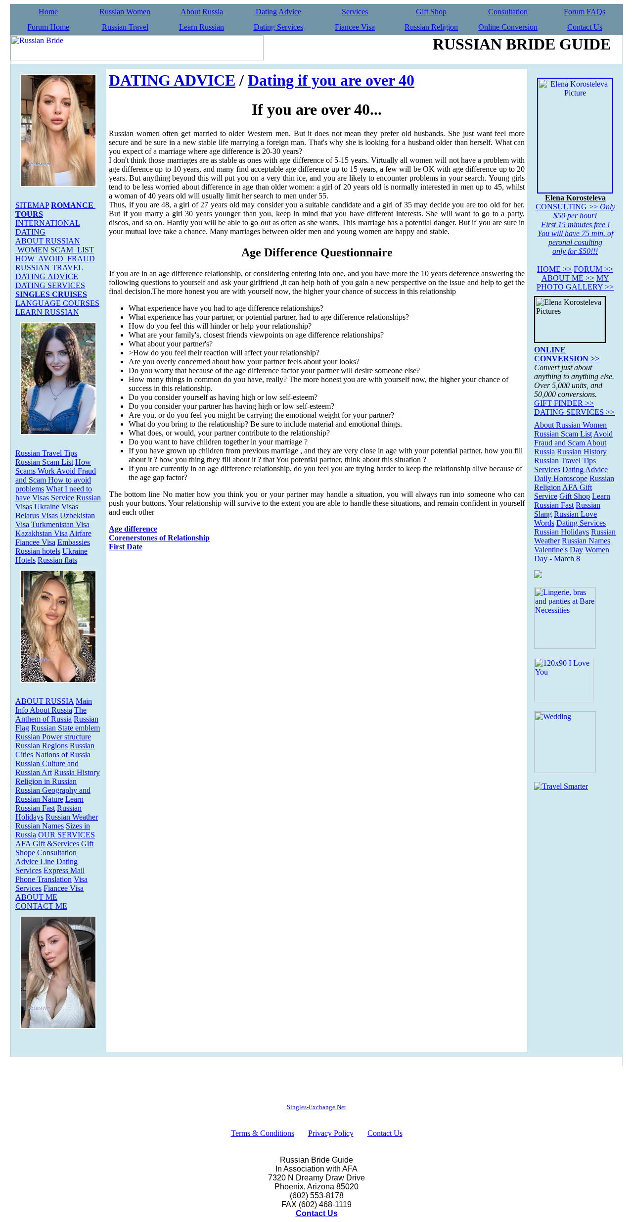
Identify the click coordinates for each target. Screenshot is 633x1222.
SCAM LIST (72, 249)
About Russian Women (570, 425)
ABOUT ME (36, 897)
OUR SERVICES (66, 835)
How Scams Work (53, 466)
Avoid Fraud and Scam (573, 438)
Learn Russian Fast (49, 803)
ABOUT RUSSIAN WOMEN (47, 245)
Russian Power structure (53, 737)
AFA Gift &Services (47, 843)
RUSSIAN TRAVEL (49, 267)
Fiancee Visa (355, 27)
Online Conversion (508, 27)
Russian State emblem (65, 728)
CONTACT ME (41, 906)
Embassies (73, 542)
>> (554, 269)
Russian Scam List (44, 462)
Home (48, 11)
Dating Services (278, 27)
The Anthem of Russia (51, 714)
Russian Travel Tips (46, 453)
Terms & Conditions (262, 1133)
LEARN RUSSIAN (47, 312)
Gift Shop (431, 11)
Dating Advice (278, 11)
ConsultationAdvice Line (46, 857)
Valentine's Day (558, 549)
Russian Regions (41, 745)
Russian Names (39, 826)
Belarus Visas (36, 515)
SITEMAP (32, 205)
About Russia (202, 11)
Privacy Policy (331, 1133)
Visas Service (53, 497)
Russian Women (124, 11)
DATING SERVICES (50, 285)
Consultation (508, 11)
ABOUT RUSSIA (44, 701)
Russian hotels (37, 551)
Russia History (77, 772)
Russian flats (57, 560)
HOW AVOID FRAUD (55, 258)
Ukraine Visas (56, 506)
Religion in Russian (46, 781)
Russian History (582, 451)
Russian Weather (71, 817)
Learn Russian (201, 27)
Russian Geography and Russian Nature (52, 794)
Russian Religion (431, 27)
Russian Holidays (561, 532)
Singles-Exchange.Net (316, 1107)
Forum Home (48, 27)
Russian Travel (125, 27)
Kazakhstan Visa (41, 533)
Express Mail (64, 870)
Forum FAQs (584, 11)
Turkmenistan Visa (60, 524)
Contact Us (584, 27)
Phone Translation (43, 879)
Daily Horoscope (561, 478)
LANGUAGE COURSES (57, 303)
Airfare (80, 533)
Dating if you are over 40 (331, 80)
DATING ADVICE (46, 276)
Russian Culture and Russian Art (47, 768)
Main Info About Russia (53, 705)
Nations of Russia (62, 754)
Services (355, 11)
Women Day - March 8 (571, 554)
